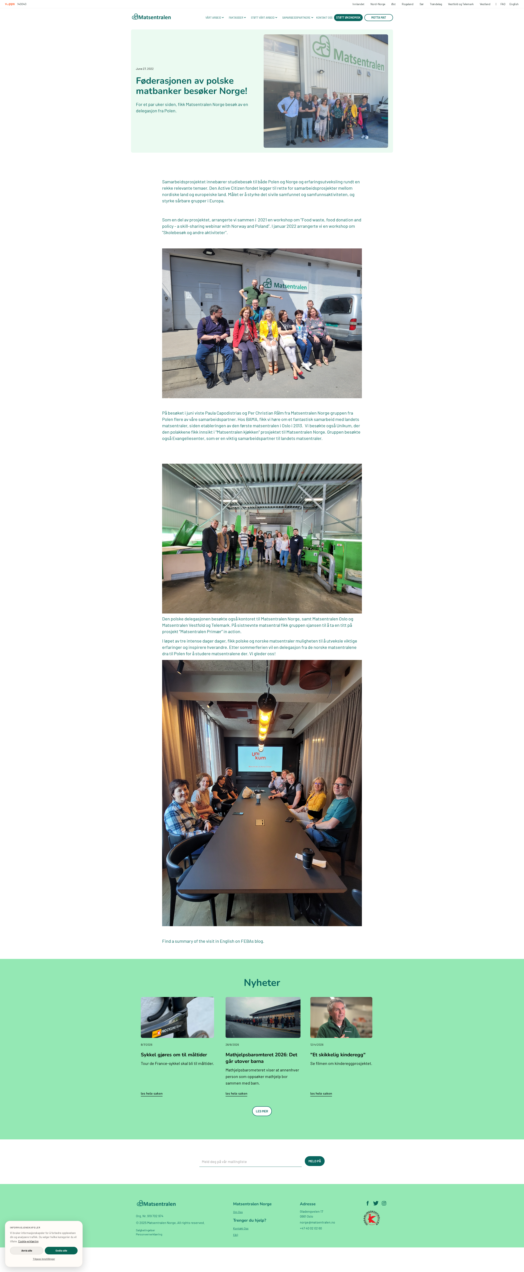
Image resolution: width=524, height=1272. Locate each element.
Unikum (344, 425)
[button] (214, 17)
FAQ (502, 4)
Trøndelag (436, 4)
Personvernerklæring (149, 1234)
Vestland (485, 4)
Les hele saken (152, 1093)
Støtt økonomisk (348, 17)
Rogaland (407, 4)
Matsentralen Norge (280, 618)
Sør (422, 4)
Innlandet (358, 4)
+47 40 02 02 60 (311, 1228)
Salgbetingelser (145, 1230)
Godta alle (61, 1250)
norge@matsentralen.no (317, 1222)
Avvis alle (26, 1250)
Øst (393, 4)
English (514, 4)
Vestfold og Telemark (461, 4)
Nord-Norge (377, 4)
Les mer (262, 1111)
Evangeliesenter (188, 438)
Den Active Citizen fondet (234, 188)
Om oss (238, 1212)
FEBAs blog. (252, 941)
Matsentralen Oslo (330, 618)
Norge (292, 181)
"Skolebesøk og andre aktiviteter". (195, 232)
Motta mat (378, 17)
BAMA (251, 419)
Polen (273, 181)
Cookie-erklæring (28, 1241)
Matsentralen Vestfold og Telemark (195, 625)
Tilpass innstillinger (44, 1259)
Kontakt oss (240, 1228)
